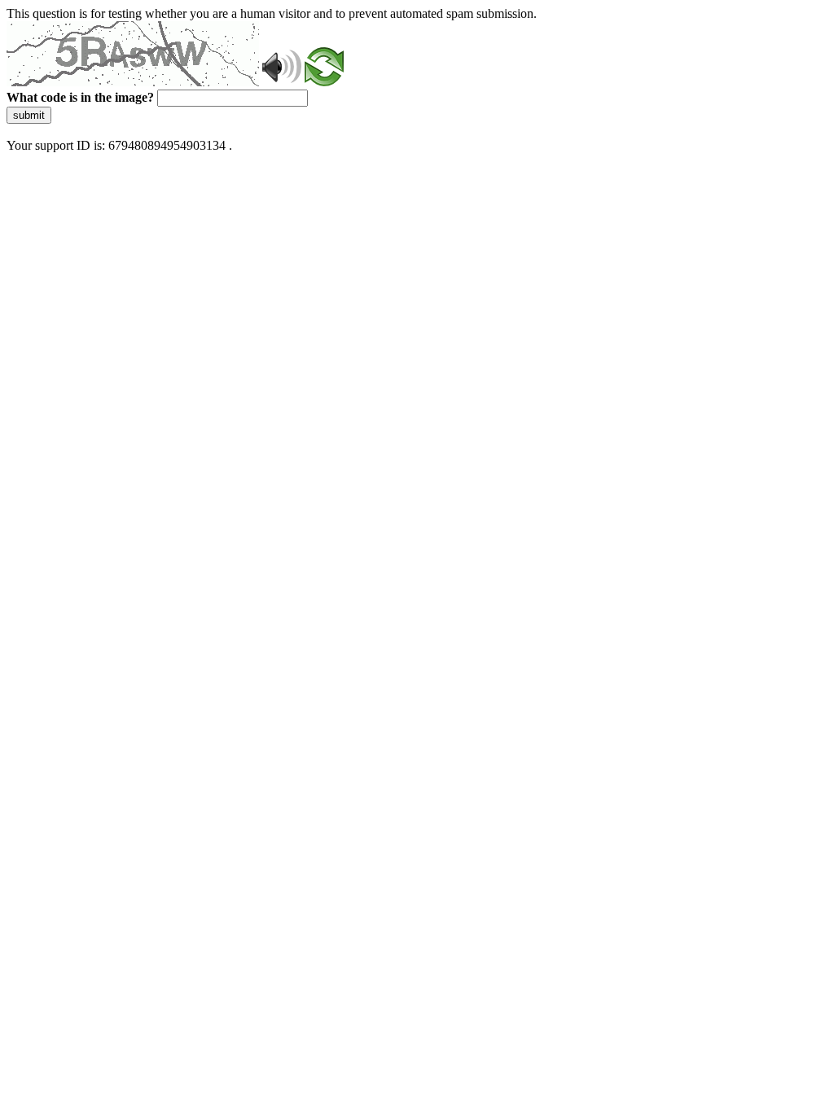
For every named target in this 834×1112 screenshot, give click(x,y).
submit (29, 115)
